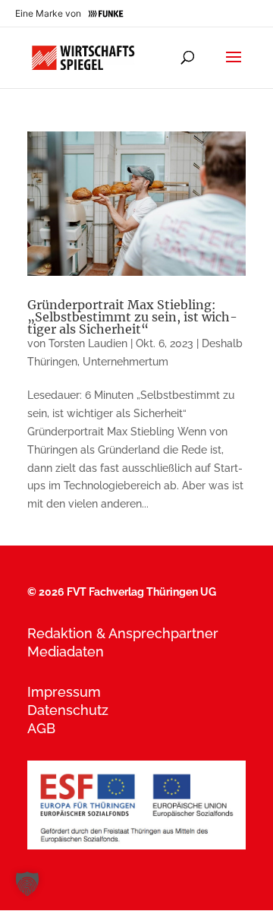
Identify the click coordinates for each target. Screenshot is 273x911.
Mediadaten (65, 652)
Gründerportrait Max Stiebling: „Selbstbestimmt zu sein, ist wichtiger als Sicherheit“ (132, 317)
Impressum (64, 692)
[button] (27, 883)
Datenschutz (67, 710)
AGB (41, 728)
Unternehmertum (125, 362)
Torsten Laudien (88, 343)
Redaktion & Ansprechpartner (122, 633)
